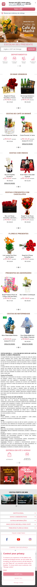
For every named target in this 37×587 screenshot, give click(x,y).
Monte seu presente (5, 62)
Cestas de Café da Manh (18, 114)
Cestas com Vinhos (18, 153)
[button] (17, 41)
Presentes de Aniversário (18, 273)
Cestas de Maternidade (18, 314)
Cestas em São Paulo (8, 501)
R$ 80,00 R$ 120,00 (27, 459)
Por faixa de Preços (33, 62)
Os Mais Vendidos (18, 74)
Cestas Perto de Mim (18, 492)
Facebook (7, 539)
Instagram (30, 539)
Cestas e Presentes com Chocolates (17, 193)
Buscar (31, 49)
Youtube (18, 539)
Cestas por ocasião (14, 62)
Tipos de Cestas (24, 62)
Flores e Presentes (18, 234)
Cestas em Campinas (22, 501)
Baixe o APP (18, 9)
